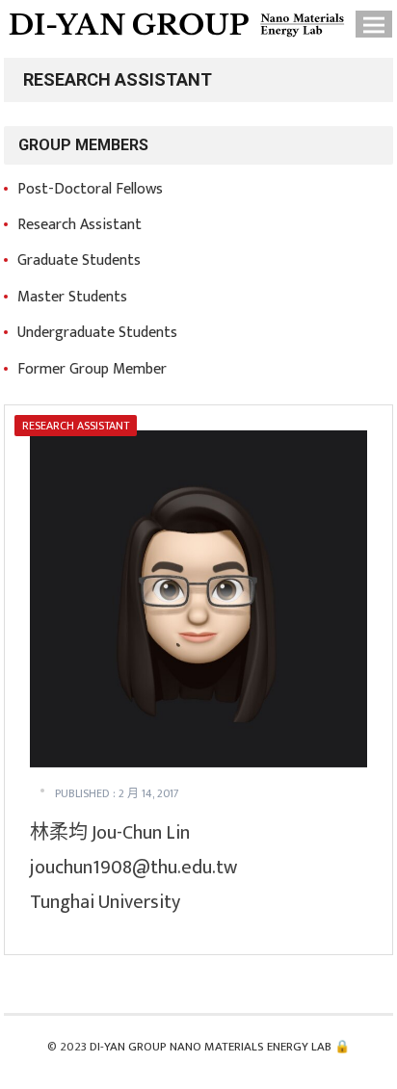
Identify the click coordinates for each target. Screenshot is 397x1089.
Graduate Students (79, 260)
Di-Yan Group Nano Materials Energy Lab (210, 1046)
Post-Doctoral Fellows (90, 189)
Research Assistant (79, 225)
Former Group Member (92, 369)
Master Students (72, 297)
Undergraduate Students (97, 333)
